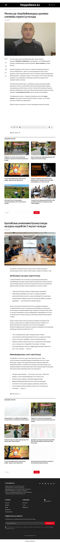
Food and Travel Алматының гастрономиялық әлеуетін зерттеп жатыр (15, 201)
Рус (54, 4)
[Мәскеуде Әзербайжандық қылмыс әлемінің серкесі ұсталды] (30, 39)
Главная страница (8, 9)
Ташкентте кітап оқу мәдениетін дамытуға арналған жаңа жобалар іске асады (16, 158)
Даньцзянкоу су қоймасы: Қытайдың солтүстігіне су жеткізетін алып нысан (16, 419)
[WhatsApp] (5, 72)
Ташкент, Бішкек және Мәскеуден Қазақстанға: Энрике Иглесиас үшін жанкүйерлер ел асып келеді (42, 180)
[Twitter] (5, 66)
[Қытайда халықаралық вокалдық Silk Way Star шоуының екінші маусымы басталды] (43, 431)
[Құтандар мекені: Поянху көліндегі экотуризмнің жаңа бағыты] (43, 452)
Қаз (52, 4)
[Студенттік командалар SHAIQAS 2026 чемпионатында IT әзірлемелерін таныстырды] (43, 191)
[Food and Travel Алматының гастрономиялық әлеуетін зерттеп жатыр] (16, 191)
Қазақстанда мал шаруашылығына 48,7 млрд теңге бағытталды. (43, 157)
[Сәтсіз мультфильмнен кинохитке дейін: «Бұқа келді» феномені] (16, 170)
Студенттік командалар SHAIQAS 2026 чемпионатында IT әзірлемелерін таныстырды (43, 201)
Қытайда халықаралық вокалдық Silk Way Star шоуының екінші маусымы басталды (42, 441)
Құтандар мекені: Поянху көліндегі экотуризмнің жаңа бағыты (42, 462)
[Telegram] (5, 69)
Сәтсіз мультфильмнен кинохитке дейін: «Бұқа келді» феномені (15, 179)
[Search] (49, 5)
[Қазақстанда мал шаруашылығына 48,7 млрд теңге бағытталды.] (43, 148)
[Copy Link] (5, 76)
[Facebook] (5, 62)
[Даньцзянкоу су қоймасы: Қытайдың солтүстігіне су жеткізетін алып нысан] (16, 409)
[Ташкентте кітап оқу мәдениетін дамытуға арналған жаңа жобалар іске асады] (16, 148)
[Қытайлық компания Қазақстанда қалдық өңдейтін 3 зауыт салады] (30, 248)
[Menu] (6, 5)
